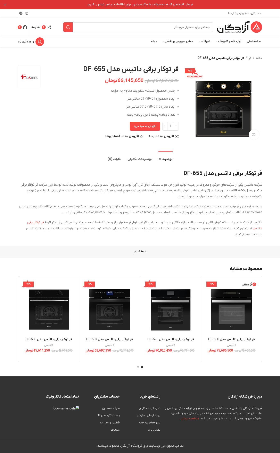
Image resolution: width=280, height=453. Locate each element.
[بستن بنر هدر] (5, 4)
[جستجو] (68, 27)
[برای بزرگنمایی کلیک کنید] (254, 134)
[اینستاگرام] (26, 13)
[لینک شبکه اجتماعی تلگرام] (21, 13)
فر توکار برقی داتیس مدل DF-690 (170, 339)
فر (250, 58)
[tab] (165, 157)
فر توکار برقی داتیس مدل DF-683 (109, 339)
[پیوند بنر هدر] (146, 4)
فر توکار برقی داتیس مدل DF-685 (48, 339)
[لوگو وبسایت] (239, 27)
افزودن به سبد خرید (145, 126)
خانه (259, 58)
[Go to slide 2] (138, 367)
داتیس (231, 345)
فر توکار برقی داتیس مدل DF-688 (231, 339)
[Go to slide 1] (142, 367)
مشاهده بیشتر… (189, 419)
